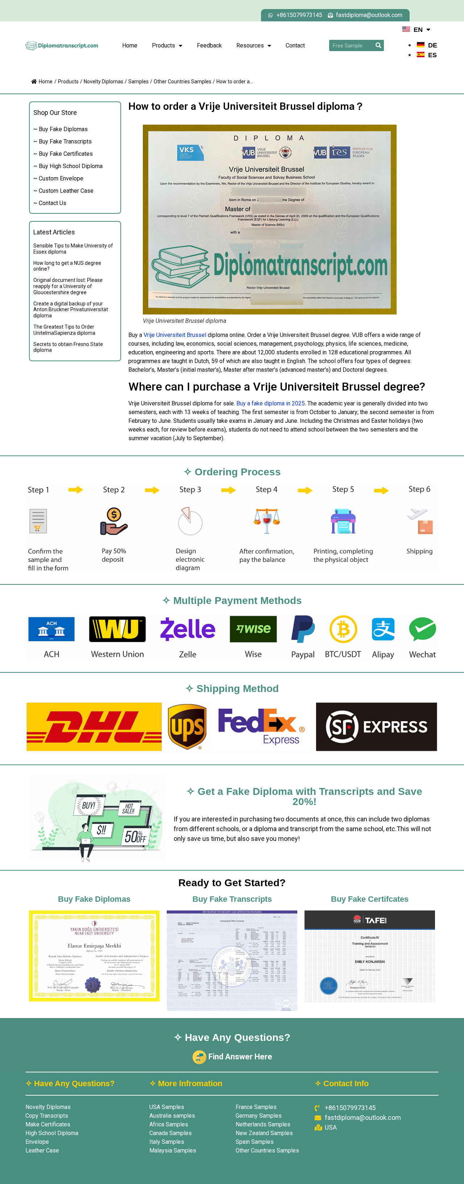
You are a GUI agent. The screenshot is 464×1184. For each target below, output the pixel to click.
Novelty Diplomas (103, 81)
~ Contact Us (49, 203)
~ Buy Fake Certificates (63, 153)
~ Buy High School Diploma (68, 166)
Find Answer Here (239, 1056)
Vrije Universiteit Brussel (175, 335)
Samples (138, 81)
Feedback (209, 45)
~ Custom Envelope (58, 178)
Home (129, 45)
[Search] (378, 45)
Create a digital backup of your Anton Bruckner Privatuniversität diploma (70, 310)
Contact (295, 45)
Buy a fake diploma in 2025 (270, 403)
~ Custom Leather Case (63, 190)
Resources (250, 45)
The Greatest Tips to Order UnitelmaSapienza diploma (64, 330)
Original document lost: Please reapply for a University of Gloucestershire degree (68, 286)
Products (163, 45)
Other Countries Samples (182, 81)
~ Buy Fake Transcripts (62, 141)
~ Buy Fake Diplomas (60, 129)
